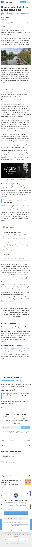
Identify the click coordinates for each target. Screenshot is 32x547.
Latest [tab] (7, 476)
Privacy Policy (17, 525)
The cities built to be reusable (11, 380)
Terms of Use (24, 522)
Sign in (28, 2)
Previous (6, 445)
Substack (8, 543)
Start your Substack (12, 540)
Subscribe (23, 2)
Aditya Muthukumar (6, 17)
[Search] (29, 475)
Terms (23, 534)
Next (27, 445)
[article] (16, 484)
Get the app (24, 540)
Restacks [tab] (11, 456)
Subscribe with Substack (17, 519)
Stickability (20, 273)
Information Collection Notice (21, 524)
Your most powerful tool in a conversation (11, 481)
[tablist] (8, 456)
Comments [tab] (5, 456)
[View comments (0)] (8, 22)
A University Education (18, 329)
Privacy (18, 534)
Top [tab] (3, 476)
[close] (27, 493)
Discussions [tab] (13, 476)
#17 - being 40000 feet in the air (10, 484)
